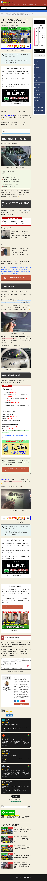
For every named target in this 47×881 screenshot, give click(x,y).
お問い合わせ (36, 4)
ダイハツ (31, 13)
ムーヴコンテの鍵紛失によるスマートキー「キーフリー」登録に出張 (22, 840)
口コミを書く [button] (9, 715)
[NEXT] (44, 26)
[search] (44, 8)
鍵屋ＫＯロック (27, 877)
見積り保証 (43, 4)
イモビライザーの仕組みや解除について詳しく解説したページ (15, 278)
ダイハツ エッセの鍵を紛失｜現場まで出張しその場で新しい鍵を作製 (22, 866)
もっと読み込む (16, 796)
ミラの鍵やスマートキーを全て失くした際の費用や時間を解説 (22, 856)
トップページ (3, 4)
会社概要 (13, 4)
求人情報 (37, 104)
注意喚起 (37, 90)
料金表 (18, 4)
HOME (3, 13)
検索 (2, 805)
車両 (27, 13)
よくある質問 (30, 4)
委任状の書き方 (38, 97)
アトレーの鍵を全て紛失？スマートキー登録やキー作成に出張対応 (18, 14)
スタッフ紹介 (23, 4)
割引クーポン (38, 94)
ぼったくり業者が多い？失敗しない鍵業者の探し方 (15, 469)
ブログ (9, 4)
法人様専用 (37, 100)
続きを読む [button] (4, 730)
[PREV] (35, 26)
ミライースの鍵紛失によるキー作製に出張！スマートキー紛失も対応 (22, 831)
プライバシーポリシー (39, 111)
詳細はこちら (21, 704)
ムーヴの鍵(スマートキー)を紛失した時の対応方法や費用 (22, 847)
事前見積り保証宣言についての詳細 (12, 606)
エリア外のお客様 (39, 107)
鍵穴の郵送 (37, 87)
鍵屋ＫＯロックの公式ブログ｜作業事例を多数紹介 (15, 13)
